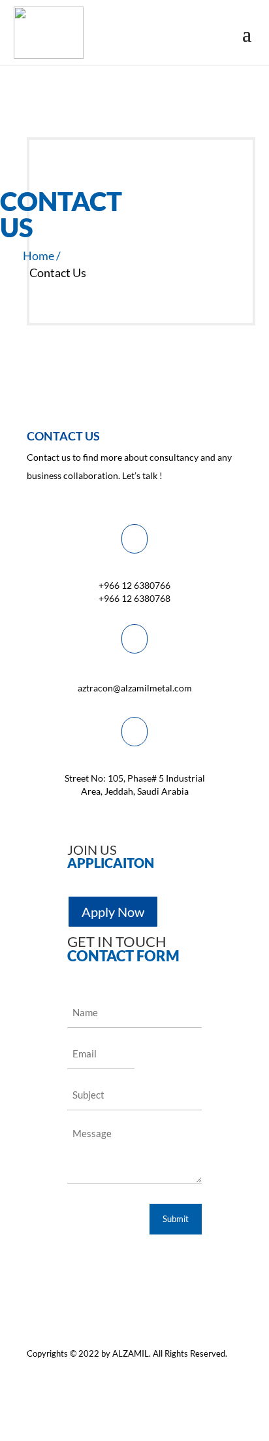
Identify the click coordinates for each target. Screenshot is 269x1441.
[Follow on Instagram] (205, 1373)
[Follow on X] (179, 1373)
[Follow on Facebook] (153, 1373)
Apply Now (113, 911)
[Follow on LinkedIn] (231, 1373)
